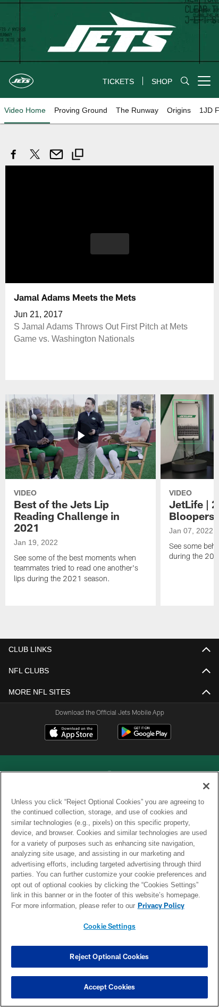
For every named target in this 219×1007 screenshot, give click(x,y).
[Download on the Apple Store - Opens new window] (71, 733)
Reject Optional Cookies (109, 956)
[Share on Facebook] (13, 159)
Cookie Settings (109, 926)
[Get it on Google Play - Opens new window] (144, 737)
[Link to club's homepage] (21, 76)
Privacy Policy (69, 905)
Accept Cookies (110, 987)
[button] (110, 249)
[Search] (185, 81)
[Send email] (56, 159)
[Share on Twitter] (35, 159)
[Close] (206, 786)
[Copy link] (77, 156)
